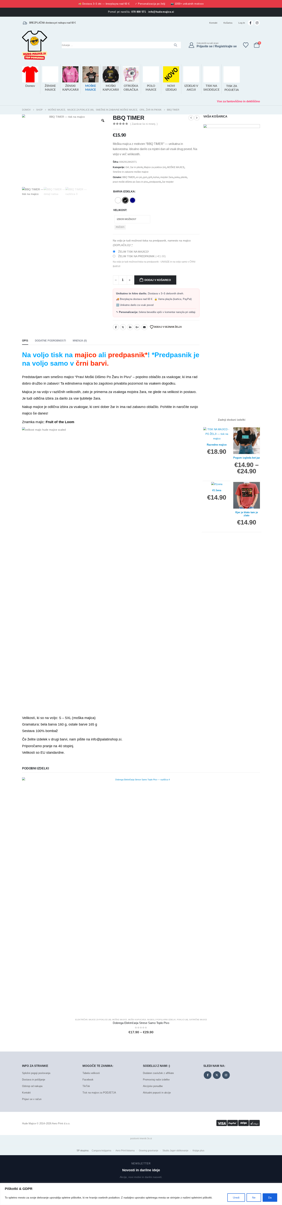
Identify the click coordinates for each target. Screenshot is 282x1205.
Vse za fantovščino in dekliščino (238, 101)
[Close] (278, 1186)
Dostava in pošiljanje (33, 1079)
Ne (254, 1197)
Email (144, 327)
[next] (197, 118)
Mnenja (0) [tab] (80, 340)
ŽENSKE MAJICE (50, 87)
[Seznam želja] (245, 45)
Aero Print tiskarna (125, 1150)
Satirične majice (198, 1020)
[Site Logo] (34, 45)
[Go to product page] (141, 896)
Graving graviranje (148, 1150)
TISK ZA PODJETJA (231, 88)
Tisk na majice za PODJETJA (99, 1092)
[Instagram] (257, 22)
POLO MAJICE (151, 87)
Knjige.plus (198, 1150)
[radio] (118, 200)
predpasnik (155, 182)
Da (270, 1197)
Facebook (116, 327)
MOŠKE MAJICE (90, 87)
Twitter (123, 327)
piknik (184, 177)
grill (150, 177)
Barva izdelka (124, 191)
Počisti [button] (120, 227)
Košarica (227, 23)
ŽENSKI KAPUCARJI (70, 87)
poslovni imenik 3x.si (141, 1138)
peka (177, 177)
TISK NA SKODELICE (211, 87)
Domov (30, 85)
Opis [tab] (25, 340)
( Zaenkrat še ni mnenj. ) (143, 123)
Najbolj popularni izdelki (161, 1020)
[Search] (175, 45)
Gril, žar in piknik (134, 167)
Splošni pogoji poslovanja (36, 1073)
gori (145, 177)
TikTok (86, 1086)
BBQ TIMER (128, 177)
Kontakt (213, 23)
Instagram (226, 1075)
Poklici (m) (182, 1020)
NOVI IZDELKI (171, 87)
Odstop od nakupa (32, 1086)
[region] (141, 1194)
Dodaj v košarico (157, 280)
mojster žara (166, 177)
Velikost (119, 210)
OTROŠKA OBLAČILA (131, 87)
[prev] (191, 118)
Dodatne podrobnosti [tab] (50, 340)
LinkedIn (130, 327)
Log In (241, 23)
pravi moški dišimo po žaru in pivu (130, 182)
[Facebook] (250, 22)
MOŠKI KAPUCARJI (111, 87)
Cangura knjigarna (101, 1150)
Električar (81, 1020)
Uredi (236, 1197)
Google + (137, 327)
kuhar (156, 177)
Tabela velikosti (91, 1073)
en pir (139, 177)
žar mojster (168, 182)
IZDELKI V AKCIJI (191, 87)
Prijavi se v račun (31, 1099)
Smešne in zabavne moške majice (130, 172)
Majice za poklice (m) (155, 167)
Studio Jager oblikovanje (175, 1150)
